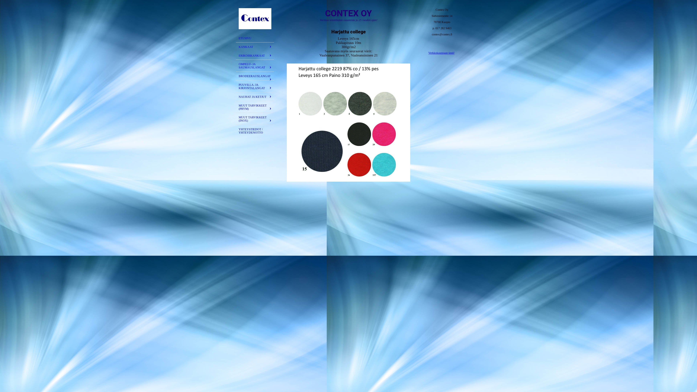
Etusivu (245, 38)
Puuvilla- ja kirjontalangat (252, 86)
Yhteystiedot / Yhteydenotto (251, 131)
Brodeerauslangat (255, 76)
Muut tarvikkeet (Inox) (253, 119)
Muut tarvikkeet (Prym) (253, 107)
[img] (255, 18)
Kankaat (246, 46)
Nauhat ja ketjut (252, 96)
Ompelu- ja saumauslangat (252, 66)
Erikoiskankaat (252, 55)
